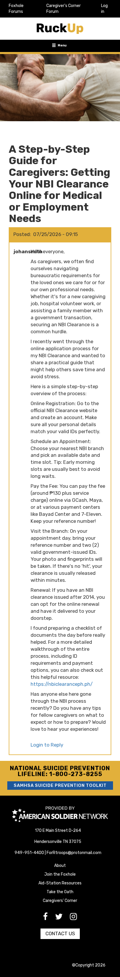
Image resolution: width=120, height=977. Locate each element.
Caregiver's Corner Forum (63, 8)
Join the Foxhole (60, 874)
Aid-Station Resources (60, 883)
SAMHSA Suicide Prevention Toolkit (60, 785)
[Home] (60, 29)
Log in (104, 8)
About (60, 865)
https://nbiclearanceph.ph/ (62, 684)
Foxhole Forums (16, 8)
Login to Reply (47, 745)
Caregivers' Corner (60, 900)
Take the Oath (60, 891)
